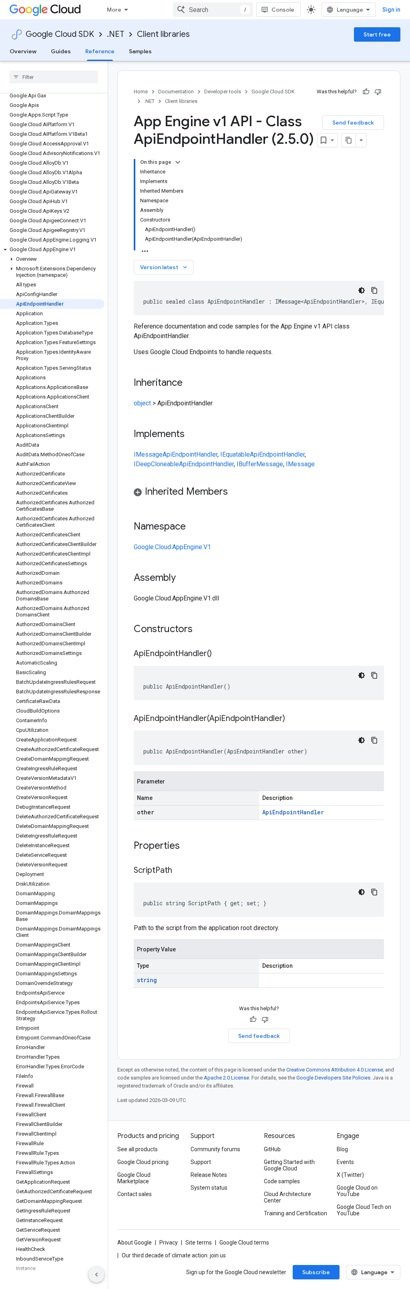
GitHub (272, 1149)
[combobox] (213, 9)
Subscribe (316, 1272)
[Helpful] (366, 92)
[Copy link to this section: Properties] (190, 846)
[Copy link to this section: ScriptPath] (180, 871)
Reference (100, 51)
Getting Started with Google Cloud (289, 1165)
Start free (377, 34)
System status (209, 1187)
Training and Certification (295, 1213)
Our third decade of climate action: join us (174, 1255)
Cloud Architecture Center (287, 1197)
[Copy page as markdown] (349, 140)
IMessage (148, 454)
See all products (137, 1149)
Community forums (215, 1149)
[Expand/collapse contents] (178, 162)
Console (282, 9)
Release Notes (209, 1175)
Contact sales (134, 1194)
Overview (23, 51)
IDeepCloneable (156, 464)
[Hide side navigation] (96, 1275)
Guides (61, 51)
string (147, 980)
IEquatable (235, 454)
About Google (134, 1242)
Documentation (176, 92)
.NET (115, 34)
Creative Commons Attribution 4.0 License (334, 1070)
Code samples (282, 1181)
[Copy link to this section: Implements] (193, 434)
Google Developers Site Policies (333, 1078)
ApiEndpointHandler (190, 454)
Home (141, 92)
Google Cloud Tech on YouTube (364, 1210)
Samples (140, 51)
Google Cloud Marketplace (134, 1178)
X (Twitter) (350, 1175)
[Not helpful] (378, 92)
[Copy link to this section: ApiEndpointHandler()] (220, 654)
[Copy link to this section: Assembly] (184, 578)
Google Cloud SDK (60, 34)
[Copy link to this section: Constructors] (203, 629)
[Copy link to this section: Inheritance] (191, 383)
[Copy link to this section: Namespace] (194, 527)
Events (345, 1162)
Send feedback (353, 122)
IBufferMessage (260, 464)
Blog (342, 1149)
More (114, 9)
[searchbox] (54, 76)
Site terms (198, 1242)
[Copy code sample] (374, 290)
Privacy (168, 1242)
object (142, 403)
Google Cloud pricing (143, 1162)
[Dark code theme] (361, 290)
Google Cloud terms (244, 1242)
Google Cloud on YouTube (357, 1190)
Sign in (391, 9)
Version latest (164, 267)
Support (201, 1162)
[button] (52, 249)
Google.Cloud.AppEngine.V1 (172, 547)
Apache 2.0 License (226, 1078)
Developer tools (222, 92)
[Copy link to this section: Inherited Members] (236, 492)
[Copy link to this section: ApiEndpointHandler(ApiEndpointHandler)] (293, 719)
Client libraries (163, 34)
